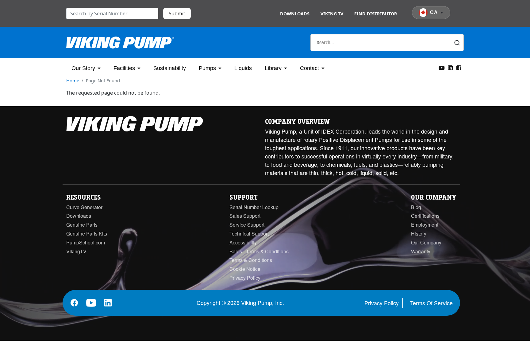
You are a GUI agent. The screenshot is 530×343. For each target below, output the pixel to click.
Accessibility (243, 242)
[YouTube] (441, 67)
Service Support (246, 224)
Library (273, 68)
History (418, 233)
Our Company (426, 242)
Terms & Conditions (250, 259)
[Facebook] (459, 67)
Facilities (124, 68)
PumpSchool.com (85, 242)
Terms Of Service (431, 303)
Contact (309, 68)
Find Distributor (375, 14)
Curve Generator (84, 207)
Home (72, 80)
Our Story (83, 68)
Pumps (207, 68)
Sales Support (244, 215)
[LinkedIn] (450, 67)
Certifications (425, 215)
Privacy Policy (244, 277)
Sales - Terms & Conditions (259, 251)
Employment (424, 224)
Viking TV (332, 14)
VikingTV (76, 251)
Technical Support (249, 233)
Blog (416, 207)
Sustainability (169, 68)
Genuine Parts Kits (86, 233)
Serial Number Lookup (253, 207)
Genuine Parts (82, 224)
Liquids (243, 68)
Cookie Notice (244, 268)
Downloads (294, 14)
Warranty (420, 251)
